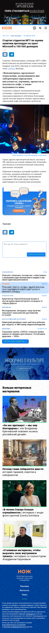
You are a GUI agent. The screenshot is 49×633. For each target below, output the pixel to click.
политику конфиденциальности (14, 627)
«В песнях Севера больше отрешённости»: (23, 512)
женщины (6, 307)
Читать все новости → (15, 341)
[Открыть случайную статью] (34, 28)
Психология (7, 272)
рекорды (6, 284)
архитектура (7, 296)
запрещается (30, 614)
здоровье (6, 329)
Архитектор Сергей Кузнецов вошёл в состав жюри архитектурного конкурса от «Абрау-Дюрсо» (22, 301)
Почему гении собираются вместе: (23, 472)
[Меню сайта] (45, 28)
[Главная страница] (7, 27)
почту (17, 620)
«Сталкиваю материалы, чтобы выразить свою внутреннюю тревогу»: (24, 555)
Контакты (24, 590)
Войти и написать (36, 254)
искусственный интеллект (14, 319)
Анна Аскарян (16, 36)
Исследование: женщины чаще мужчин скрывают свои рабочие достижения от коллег (21, 313)
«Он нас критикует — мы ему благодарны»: (20, 430)
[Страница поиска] (40, 28)
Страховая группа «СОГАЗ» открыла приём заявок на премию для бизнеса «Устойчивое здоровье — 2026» (23, 334)
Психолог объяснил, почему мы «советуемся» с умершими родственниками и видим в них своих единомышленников (24, 277)
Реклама (24, 586)
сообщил (12, 68)
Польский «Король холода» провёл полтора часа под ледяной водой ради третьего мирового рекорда (23, 289)
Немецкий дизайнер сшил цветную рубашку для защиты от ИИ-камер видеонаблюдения (23, 323)
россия (6, 36)
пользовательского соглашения (14, 625)
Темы (24, 594)
